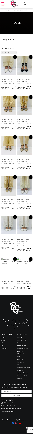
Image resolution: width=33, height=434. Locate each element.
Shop (3, 343)
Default (19, 378)
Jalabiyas (20, 351)
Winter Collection (23, 376)
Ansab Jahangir (18, 10)
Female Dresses (22, 348)
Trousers (20, 370)
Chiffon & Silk (21, 340)
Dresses (20, 343)
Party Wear (21, 362)
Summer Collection (23, 367)
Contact (4, 348)
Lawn (19, 356)
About (3, 340)
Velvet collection (22, 373)
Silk (18, 365)
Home (3, 337)
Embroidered (21, 345)
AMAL (5, 10)
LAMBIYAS (20, 354)
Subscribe (16, 395)
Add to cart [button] (13, 88)
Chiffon (19, 337)
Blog (2, 345)
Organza (20, 359)
